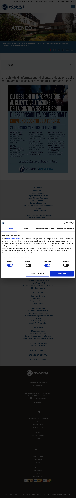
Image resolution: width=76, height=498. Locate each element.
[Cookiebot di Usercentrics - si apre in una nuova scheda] (65, 222)
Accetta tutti (62, 273)
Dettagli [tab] (25, 228)
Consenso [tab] (9, 228)
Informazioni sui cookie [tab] (65, 228)
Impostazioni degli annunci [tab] (45, 228)
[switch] (28, 265)
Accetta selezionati (37, 273)
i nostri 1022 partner (13, 239)
